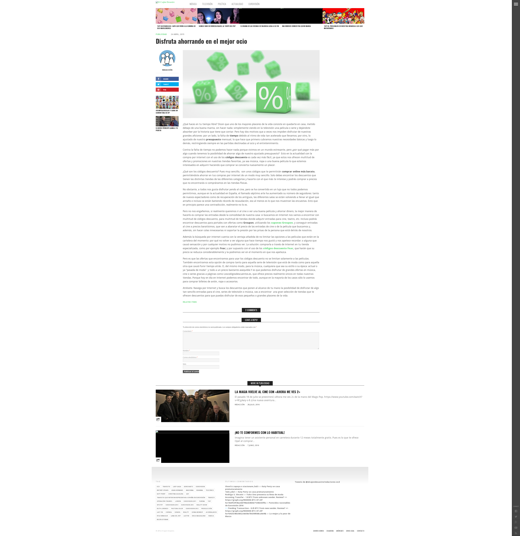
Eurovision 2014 (172, 505)
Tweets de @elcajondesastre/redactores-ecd (317, 482)
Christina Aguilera (175, 494)
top (209, 501)
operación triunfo (164, 501)
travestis (166, 487)
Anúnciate (340, 531)
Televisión (207, 4)
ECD (158, 487)
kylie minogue (162, 516)
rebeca (211, 516)
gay (187, 494)
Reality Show (201, 505)
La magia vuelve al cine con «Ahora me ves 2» (267, 392)
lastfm (186, 516)
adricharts (188, 487)
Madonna (190, 490)
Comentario (188, 331)
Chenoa (169, 512)
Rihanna (199, 490)
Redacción (167, 70)
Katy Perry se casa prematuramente (256, 491)
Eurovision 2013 (187, 505)
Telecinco (210, 490)
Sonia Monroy (197, 512)
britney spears (162, 490)
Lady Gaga (177, 487)
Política (222, 4)
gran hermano (177, 490)
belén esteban (162, 519)
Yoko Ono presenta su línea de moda (265, 494)
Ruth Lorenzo (162, 508)
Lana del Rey (176, 516)
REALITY (186, 512)
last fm (160, 512)
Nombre (186, 351)
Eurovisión (253, 4)
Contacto (360, 531)
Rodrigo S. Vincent (234, 494)
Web (184, 364)
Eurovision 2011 (190, 501)
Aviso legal (350, 531)
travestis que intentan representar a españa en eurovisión (181, 497)
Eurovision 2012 (192, 508)
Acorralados (211, 512)
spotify (160, 505)
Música (193, 4)
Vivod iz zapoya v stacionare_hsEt (242, 486)
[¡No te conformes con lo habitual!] (192, 432)
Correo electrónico (190, 357)
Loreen (178, 501)
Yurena (202, 501)
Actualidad (237, 4)
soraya (177, 512)
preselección (206, 508)
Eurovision (200, 487)
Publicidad (161, 34)
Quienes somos (318, 531)
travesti (211, 497)
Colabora (330, 531)
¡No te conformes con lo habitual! (260, 432)
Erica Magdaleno (199, 516)
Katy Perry (161, 494)
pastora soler (177, 508)
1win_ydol (230, 491)
